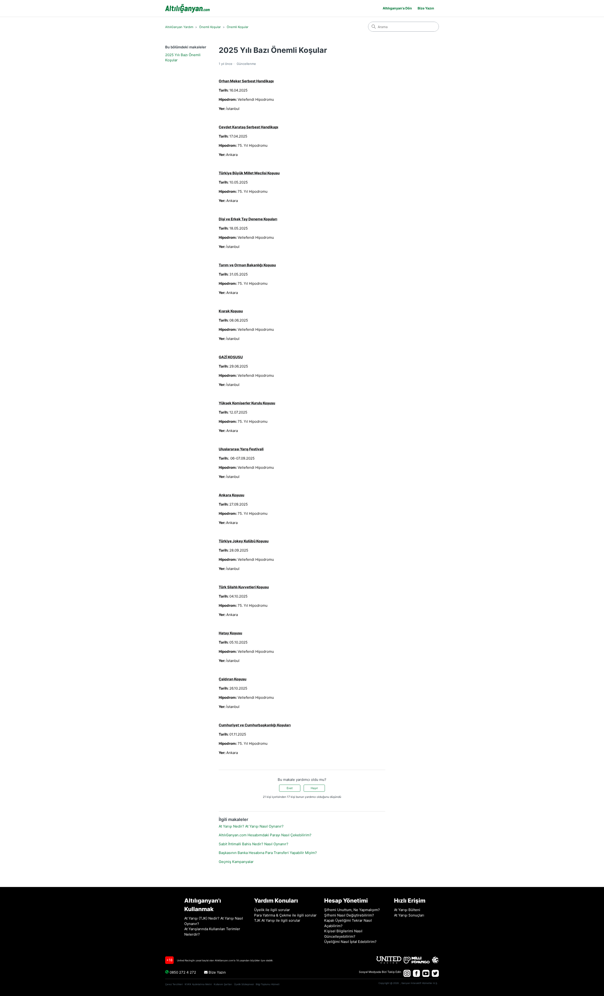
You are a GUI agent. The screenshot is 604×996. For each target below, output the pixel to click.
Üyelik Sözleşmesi (244, 984)
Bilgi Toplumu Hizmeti (267, 984)
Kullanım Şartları (223, 984)
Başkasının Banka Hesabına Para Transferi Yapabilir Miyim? (268, 852)
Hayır (314, 788)
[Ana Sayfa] (187, 8)
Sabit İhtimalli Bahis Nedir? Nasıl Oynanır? (253, 844)
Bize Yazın (217, 972)
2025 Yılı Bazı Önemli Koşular (183, 58)
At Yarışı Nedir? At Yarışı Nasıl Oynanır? (251, 826)
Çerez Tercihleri (174, 984)
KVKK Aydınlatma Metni (198, 984)
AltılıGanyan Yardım (179, 27)
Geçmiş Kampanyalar (236, 861)
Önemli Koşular (210, 27)
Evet (290, 788)
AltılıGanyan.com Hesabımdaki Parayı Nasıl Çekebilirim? (265, 835)
